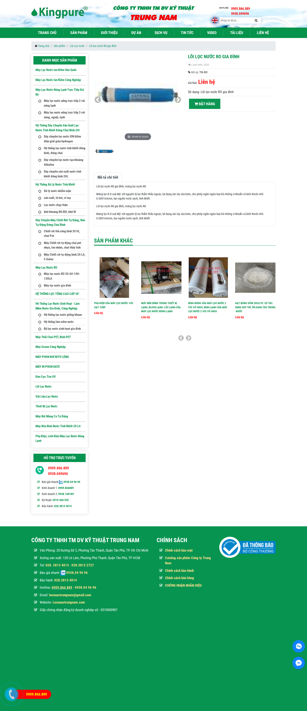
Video (212, 32)
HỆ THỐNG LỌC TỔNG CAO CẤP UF (57, 294)
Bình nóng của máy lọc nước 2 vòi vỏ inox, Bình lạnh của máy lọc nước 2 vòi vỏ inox (207, 307)
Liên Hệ (263, 32)
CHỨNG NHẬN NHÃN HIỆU (183, 585)
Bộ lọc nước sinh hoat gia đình (62, 329)
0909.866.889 (58, 468)
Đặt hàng (206, 104)
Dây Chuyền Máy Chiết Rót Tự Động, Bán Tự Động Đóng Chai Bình (60, 222)
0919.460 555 (61, 500)
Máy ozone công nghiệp (51, 347)
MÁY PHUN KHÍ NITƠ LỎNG (52, 357)
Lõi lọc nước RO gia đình (103, 46)
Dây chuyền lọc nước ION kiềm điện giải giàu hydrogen (62, 139)
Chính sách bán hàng (179, 578)
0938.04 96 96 (71, 482)
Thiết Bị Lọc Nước (46, 406)
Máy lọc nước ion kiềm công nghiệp (58, 80)
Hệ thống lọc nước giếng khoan (63, 315)
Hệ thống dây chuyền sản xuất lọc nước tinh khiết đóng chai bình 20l (58, 128)
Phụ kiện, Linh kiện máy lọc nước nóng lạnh (60, 438)
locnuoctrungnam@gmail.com (70, 595)
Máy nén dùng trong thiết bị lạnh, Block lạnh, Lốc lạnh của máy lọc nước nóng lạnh (161, 307)
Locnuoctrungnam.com (69, 602)
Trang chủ (47, 32)
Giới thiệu (109, 32)
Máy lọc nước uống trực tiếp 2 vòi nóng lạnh (64, 103)
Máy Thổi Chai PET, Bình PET (53, 337)
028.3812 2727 (82, 565)
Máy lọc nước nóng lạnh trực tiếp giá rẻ (60, 92)
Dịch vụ (161, 32)
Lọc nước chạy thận (56, 205)
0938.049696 (58, 473)
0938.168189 (66, 494)
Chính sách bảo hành (179, 570)
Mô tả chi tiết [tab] (108, 177)
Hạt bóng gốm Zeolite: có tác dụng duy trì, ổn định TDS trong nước (255, 307)
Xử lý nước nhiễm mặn (57, 191)
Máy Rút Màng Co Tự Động (52, 416)
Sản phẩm (78, 32)
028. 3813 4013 (57, 565)
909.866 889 (62, 587)
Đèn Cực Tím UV (46, 377)
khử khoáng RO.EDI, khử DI (60, 212)
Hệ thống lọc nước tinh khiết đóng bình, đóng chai (64, 150)
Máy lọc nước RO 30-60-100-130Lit (62, 276)
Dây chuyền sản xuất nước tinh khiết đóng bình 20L (62, 174)
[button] (178, 100)
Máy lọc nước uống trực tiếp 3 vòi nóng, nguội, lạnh (64, 115)
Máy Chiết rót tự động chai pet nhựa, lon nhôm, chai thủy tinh (62, 245)
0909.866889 (66, 488)
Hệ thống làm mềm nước (59, 322)
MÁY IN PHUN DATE (48, 367)
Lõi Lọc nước (77, 46)
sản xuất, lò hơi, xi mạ (57, 198)
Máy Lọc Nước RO (46, 267)
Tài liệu (236, 32)
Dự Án (136, 32)
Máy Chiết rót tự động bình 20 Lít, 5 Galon (64, 257)
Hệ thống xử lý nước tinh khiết (55, 184)
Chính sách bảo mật (179, 550)
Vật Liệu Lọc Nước (47, 396)
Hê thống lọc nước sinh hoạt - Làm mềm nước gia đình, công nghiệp (58, 306)
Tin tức (187, 32)
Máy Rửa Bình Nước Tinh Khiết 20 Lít (58, 426)
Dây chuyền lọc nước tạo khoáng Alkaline (63, 162)
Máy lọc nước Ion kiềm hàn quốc (56, 70)
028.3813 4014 (63, 506)
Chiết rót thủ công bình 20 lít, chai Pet (62, 233)
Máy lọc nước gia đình (57, 285)
